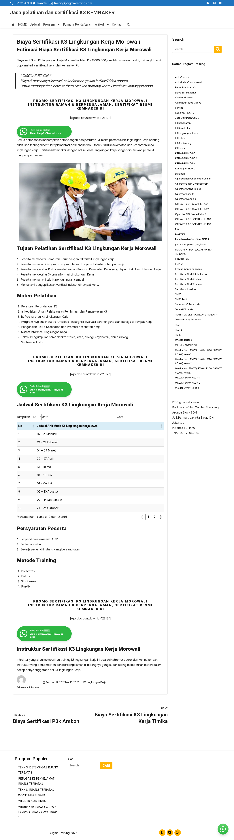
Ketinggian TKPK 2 (185, 168)
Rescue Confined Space (188, 269)
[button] (33, 426)
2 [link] (155, 517)
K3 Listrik (180, 138)
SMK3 (178, 294)
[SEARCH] (218, 49)
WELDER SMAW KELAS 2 (188, 382)
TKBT (177, 324)
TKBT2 (178, 329)
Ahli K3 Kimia (182, 77)
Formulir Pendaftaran (77, 24)
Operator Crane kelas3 (188, 188)
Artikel (99, 24)
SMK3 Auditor (182, 299)
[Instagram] (221, 3)
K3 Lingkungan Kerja (94, 682)
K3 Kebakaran (183, 123)
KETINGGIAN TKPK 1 (186, 163)
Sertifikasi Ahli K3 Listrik (188, 279)
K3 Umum (180, 148)
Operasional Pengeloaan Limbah (193, 178)
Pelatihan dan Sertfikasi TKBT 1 (192, 239)
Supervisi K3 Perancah (187, 304)
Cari (70, 759)
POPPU (179, 263)
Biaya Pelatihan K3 (185, 87)
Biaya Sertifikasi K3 (185, 92)
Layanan (180, 173)
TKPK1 (178, 334)
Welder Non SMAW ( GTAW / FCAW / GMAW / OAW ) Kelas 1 (37, 812)
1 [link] (148, 517)
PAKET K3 (180, 234)
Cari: (120, 417)
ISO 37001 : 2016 (184, 112)
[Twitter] (214, 3)
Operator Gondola (185, 198)
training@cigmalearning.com (73, 3)
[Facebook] (208, 3)
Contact (117, 24)
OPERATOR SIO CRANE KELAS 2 (192, 209)
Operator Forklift (184, 194)
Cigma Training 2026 (63, 833)
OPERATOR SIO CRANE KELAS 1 (191, 204)
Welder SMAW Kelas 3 (187, 387)
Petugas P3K (182, 258)
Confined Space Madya (188, 102)
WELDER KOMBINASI (186, 345)
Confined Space (184, 97)
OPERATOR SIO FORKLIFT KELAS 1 (193, 219)
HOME (22, 24)
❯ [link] (161, 517)
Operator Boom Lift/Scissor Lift (191, 183)
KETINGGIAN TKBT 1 (186, 153)
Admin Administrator (28, 687)
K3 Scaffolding (183, 143)
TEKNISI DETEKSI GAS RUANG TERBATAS (196, 314)
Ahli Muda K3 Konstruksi (188, 82)
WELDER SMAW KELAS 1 (187, 377)
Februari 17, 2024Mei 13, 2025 (62, 682)
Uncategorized (183, 339)
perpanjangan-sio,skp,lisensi (191, 244)
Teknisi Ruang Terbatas (188, 319)
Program (49, 24)
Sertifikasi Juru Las (185, 289)
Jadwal (35, 24)
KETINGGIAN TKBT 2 (186, 158)
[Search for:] (193, 49)
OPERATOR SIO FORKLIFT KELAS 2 (193, 224)
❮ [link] (142, 517)
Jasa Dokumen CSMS (187, 117)
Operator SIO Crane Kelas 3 (190, 214)
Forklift (179, 107)
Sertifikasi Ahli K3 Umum (188, 284)
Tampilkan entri (32, 417)
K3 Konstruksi (182, 128)
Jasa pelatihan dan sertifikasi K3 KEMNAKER (62, 12)
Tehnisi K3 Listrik (184, 309)
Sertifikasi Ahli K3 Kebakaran (191, 274)
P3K (177, 229)
